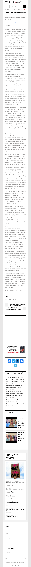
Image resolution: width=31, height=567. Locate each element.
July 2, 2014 (8, 505)
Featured (8, 481)
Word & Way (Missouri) (11, 501)
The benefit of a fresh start (12, 516)
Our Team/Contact (10, 530)
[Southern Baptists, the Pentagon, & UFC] (11, 442)
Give (7, 533)
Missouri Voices (10, 495)
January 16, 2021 (10, 485)
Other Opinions (15, 481)
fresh (6, 299)
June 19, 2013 (9, 512)
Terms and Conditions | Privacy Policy (15, 562)
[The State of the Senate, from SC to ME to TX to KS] (11, 427)
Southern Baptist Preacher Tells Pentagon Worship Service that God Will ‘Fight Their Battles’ (14, 393)
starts (10, 299)
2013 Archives (9, 508)
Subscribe (8, 552)
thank (14, 299)
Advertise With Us (10, 542)
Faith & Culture (10, 488)
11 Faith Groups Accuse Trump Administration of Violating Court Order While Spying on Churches (15, 379)
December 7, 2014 (10, 498)
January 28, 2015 (10, 492)
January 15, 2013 (10, 517)
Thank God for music (11, 496)
